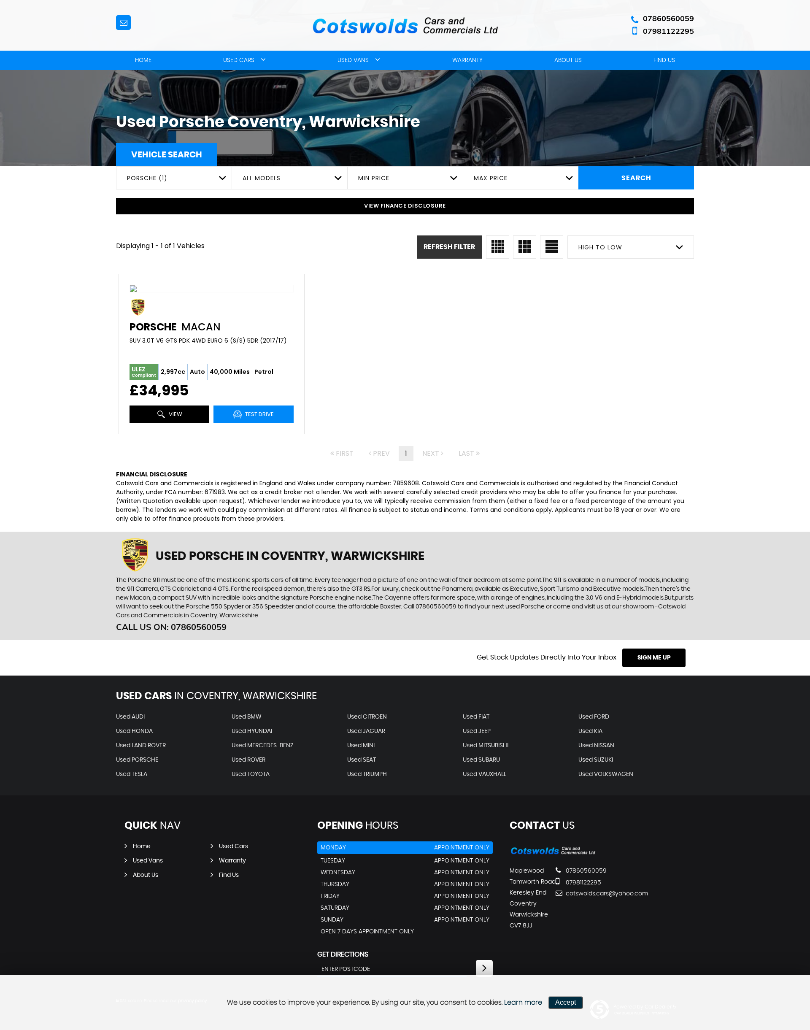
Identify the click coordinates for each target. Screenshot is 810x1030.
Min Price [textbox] (373, 178)
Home (143, 60)
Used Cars (238, 60)
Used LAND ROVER (141, 746)
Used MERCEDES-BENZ (263, 746)
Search (636, 178)
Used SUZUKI (595, 760)
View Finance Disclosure (405, 206)
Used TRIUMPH (367, 774)
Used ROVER (248, 760)
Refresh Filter (449, 246)
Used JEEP (477, 731)
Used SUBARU (481, 760)
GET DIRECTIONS (342, 954)
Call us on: (171, 627)
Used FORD (593, 717)
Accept (565, 1002)
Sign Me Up (654, 658)
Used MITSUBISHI (485, 746)
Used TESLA (131, 774)
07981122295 (668, 31)
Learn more (523, 1002)
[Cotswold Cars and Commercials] (553, 853)
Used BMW (247, 717)
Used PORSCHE (137, 760)
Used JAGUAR (366, 731)
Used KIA (590, 731)
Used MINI (361, 746)
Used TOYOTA (251, 774)
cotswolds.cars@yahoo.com (595, 894)
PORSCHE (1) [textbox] (147, 178)
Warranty (467, 60)
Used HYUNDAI (252, 731)
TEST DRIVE (259, 414)
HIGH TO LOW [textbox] (600, 247)
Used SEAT (361, 760)
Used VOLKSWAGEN (605, 774)
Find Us (664, 60)
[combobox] (174, 177)
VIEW (174, 414)
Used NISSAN (596, 746)
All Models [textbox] (262, 178)
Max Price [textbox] (491, 178)
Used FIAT (476, 717)
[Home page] (405, 26)
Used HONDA (134, 731)
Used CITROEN (367, 717)
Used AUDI (130, 717)
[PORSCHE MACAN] (211, 288)
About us (568, 60)
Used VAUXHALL (484, 774)
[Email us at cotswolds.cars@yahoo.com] (123, 22)
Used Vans (353, 60)
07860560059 (668, 18)
